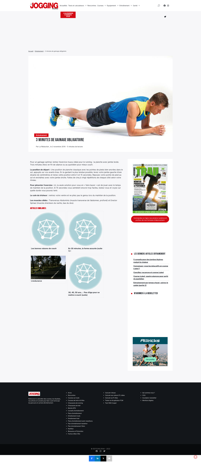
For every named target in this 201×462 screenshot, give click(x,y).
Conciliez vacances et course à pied (148, 272)
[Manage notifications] (195, 457)
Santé (135, 6)
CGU (144, 395)
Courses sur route (73, 398)
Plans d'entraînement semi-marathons (80, 421)
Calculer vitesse (110, 393)
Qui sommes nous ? (148, 393)
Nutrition (71, 429)
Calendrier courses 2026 (68, 14)
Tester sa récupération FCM (114, 400)
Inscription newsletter (149, 398)
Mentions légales (147, 400)
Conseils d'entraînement (76, 411)
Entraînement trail (73, 418)
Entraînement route (74, 416)
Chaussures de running (75, 403)
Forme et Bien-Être (74, 434)
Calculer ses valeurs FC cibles (115, 395)
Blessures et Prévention (75, 431)
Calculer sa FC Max (111, 398)
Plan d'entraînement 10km (76, 426)
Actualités (63, 6)
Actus (70, 393)
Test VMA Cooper (111, 403)
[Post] (103, 458)
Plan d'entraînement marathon (77, 423)
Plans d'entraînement (75, 413)
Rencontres (91, 6)
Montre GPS (72, 408)
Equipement (111, 6)
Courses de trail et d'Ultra (76, 400)
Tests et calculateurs (76, 6)
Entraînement (124, 6)
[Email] (109, 458)
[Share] (92, 458)
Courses (100, 6)
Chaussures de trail (74, 405)
